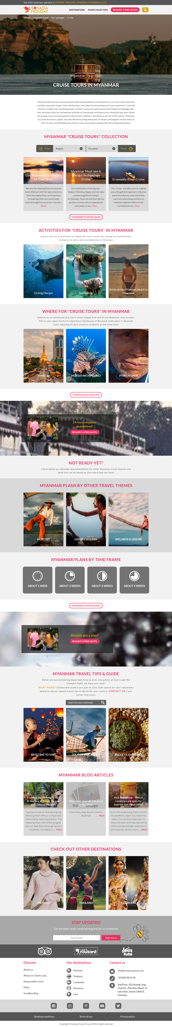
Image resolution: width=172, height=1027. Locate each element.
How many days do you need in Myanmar (86, 802)
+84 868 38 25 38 (126, 977)
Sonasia (27, 17)
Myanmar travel (41, 17)
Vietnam (59, 2)
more (57, 829)
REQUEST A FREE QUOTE (84, 432)
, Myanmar (93, 2)
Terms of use (85, 1016)
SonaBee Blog (31, 993)
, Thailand (69, 2)
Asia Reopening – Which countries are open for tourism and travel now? (128, 801)
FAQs (26, 987)
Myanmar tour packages (86, 217)
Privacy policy (127, 1016)
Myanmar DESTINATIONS (86, 394)
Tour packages (57, 17)
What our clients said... (36, 975)
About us (28, 969)
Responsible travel (34, 981)
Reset (124, 148)
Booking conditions (44, 1016)
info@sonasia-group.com (131, 970)
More (43, 206)
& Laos (102, 2)
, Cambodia (81, 2)
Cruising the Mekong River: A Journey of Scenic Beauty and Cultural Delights (43, 801)
